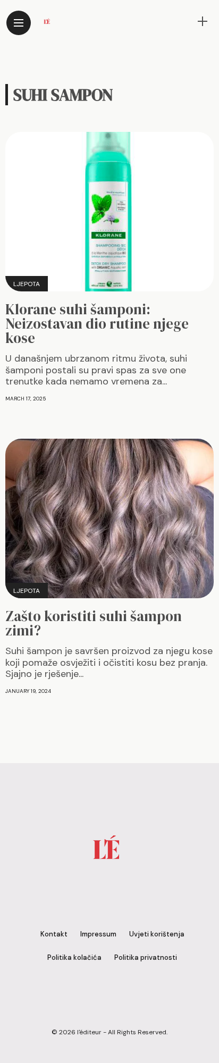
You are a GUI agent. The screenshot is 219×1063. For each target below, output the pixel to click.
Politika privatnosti (145, 957)
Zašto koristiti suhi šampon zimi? (93, 623)
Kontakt (54, 934)
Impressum (98, 934)
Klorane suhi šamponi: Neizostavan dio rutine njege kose (97, 323)
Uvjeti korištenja (156, 934)
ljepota (26, 284)
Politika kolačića (74, 957)
